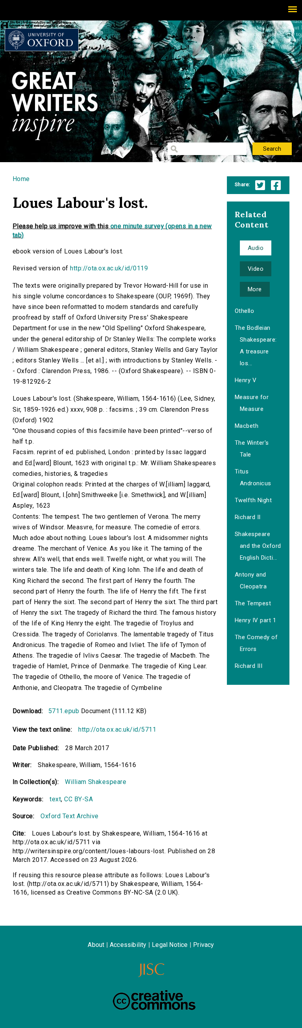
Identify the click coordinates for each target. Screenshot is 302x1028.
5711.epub (63, 711)
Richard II (248, 517)
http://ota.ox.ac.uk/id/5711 (117, 729)
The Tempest (253, 603)
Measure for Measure (252, 403)
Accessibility (128, 944)
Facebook (276, 185)
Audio (255, 247)
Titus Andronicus (253, 477)
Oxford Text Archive (69, 816)
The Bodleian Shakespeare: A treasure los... (256, 345)
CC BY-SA (78, 799)
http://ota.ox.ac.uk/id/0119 (109, 268)
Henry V (245, 380)
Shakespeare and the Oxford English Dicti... (258, 546)
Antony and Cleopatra (251, 580)
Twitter (260, 185)
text (55, 799)
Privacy (203, 944)
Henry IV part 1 (255, 620)
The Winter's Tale (252, 448)
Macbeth (246, 425)
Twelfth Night (253, 500)
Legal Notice (170, 944)
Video (255, 268)
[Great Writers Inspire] (42, 39)
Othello (244, 310)
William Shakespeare (95, 782)
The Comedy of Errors (256, 643)
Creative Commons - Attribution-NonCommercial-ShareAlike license (154, 1000)
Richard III (248, 665)
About (96, 944)
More (255, 289)
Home (21, 179)
